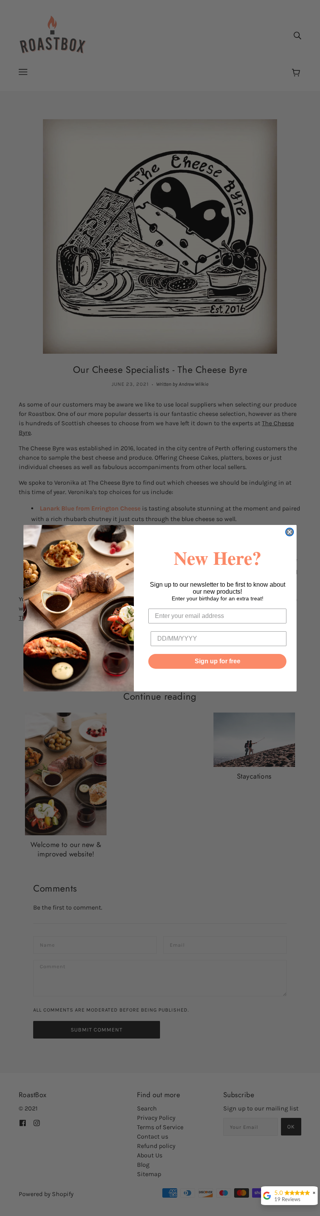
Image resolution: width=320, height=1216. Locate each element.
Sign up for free (217, 661)
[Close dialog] (289, 532)
